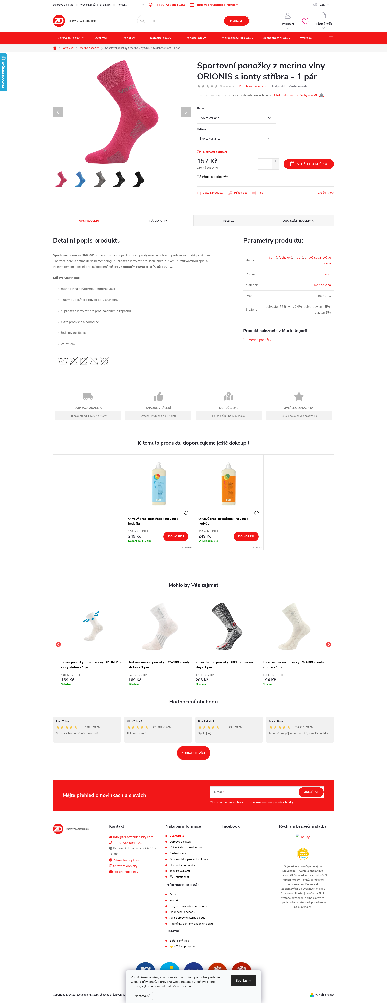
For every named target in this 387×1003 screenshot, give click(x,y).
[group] (92, 644)
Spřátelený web (179, 940)
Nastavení (141, 996)
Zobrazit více (193, 753)
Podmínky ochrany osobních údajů (191, 923)
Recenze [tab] (228, 220)
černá (273, 257)
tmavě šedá (313, 257)
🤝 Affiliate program (182, 946)
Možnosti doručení (215, 152)
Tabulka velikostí (180, 871)
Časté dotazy (178, 853)
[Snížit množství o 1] (275, 166)
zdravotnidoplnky (124, 866)
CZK (322, 5)
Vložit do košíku (312, 164)
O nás (173, 894)
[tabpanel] (158, 502)
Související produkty (297, 220)
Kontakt (122, 5)
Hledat (236, 21)
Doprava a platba (63, 5)
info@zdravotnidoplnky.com (132, 837)
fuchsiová (285, 257)
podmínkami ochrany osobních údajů (271, 802)
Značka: (326, 193)
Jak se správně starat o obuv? (188, 917)
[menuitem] (71, 38)
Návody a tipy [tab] (158, 220)
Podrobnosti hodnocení (252, 86)
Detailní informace (284, 95)
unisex (326, 274)
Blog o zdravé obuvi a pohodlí (188, 906)
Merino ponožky (260, 340)
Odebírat (311, 792)
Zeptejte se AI (312, 95)
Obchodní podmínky (182, 865)
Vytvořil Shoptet (324, 995)
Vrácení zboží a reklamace (95, 5)
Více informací (183, 986)
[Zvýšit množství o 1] (275, 161)
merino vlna (322, 285)
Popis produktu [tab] (88, 220)
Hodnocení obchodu (193, 701)
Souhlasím (243, 980)
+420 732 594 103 (127, 843)
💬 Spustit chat (179, 877)
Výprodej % (177, 836)
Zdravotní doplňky (125, 860)
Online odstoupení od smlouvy (189, 859)
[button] (92, 679)
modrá (298, 257)
